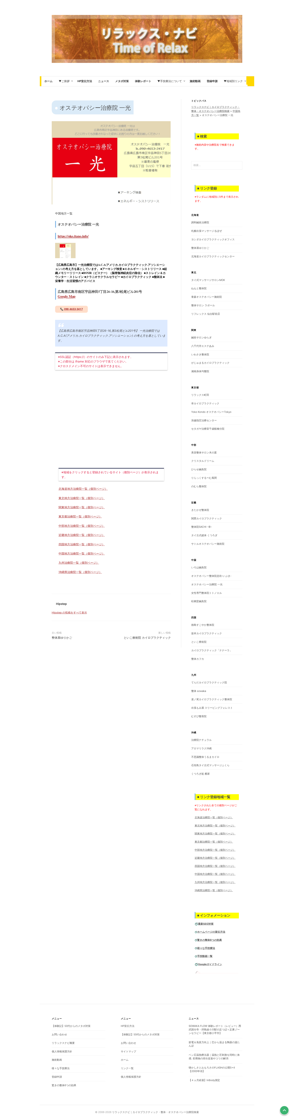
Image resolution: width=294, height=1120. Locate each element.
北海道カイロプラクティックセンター (213, 256)
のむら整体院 (199, 486)
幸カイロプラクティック (205, 403)
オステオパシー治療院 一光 (207, 584)
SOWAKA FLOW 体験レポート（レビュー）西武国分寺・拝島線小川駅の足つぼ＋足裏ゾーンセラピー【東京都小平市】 (215, 1029)
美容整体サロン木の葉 (204, 452)
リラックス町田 (200, 395)
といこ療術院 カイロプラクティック (147, 637)
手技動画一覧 (205, 956)
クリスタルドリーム (202, 460)
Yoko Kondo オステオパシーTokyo (211, 411)
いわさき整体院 (200, 354)
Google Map (66, 296)
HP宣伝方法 (127, 1026)
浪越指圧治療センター (204, 420)
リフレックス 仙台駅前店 (205, 313)
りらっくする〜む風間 (204, 477)
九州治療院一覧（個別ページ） (79, 562)
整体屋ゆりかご (62, 637)
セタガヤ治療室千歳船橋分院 (207, 428)
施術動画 (57, 1059)
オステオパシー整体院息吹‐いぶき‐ (211, 576)
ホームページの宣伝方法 (211, 931)
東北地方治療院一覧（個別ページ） (82, 498)
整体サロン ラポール (203, 305)
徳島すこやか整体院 (202, 624)
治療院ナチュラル (201, 740)
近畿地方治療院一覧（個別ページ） (82, 535)
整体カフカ (197, 658)
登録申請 (57, 1076)
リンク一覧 (127, 1068)
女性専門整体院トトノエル (206, 593)
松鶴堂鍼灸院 (199, 601)
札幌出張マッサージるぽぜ (206, 230)
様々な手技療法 (206, 948)
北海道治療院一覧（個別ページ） (214, 817)
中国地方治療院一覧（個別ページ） (82, 553)
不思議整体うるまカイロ (205, 757)
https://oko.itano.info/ (73, 236)
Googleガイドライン (210, 964)
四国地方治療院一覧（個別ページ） (82, 544)
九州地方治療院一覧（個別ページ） (215, 882)
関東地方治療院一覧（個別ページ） (82, 507)
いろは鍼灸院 (199, 567)
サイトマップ (128, 1051)
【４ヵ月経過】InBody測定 (204, 1080)
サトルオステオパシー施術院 (207, 543)
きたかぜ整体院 (200, 510)
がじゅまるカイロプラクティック (210, 362)
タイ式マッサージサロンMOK (208, 280)
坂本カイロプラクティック (206, 633)
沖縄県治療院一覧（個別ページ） (80, 572)
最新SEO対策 (206, 923)
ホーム (124, 1059)
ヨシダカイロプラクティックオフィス (213, 239)
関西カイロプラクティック (206, 518)
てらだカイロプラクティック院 (209, 682)
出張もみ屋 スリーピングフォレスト (212, 707)
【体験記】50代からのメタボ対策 (71, 1026)
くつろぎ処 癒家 (200, 773)
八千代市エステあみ (202, 346)
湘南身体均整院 (200, 371)
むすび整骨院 (199, 716)
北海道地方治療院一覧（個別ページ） (83, 488)
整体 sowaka (198, 691)
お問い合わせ (59, 1034)
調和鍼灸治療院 (200, 222)
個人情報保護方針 (62, 1051)
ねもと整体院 (199, 288)
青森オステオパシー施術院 (206, 296)
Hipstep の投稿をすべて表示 (69, 612)
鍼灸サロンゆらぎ (201, 337)
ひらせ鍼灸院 (199, 469)
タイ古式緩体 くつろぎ (204, 535)
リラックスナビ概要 (63, 1043)
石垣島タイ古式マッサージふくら (210, 765)
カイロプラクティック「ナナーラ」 (211, 650)
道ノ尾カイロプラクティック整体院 (211, 699)
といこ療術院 (199, 641)
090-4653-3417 (73, 309)
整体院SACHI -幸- (201, 526)
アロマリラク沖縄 (201, 748)
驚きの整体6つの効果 (209, 940)
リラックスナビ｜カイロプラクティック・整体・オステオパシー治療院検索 (155, 1112)
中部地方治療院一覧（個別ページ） (82, 526)
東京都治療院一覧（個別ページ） (80, 516)
